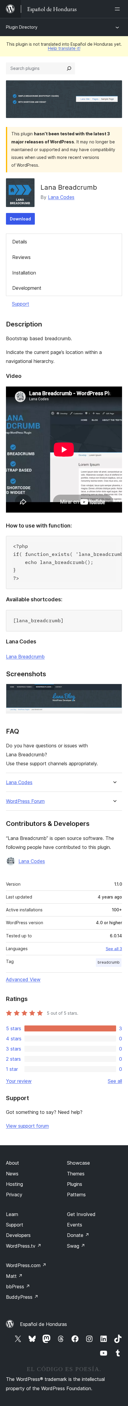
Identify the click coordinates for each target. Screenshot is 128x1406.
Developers (18, 1235)
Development (26, 288)
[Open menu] (118, 9)
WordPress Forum (25, 801)
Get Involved (81, 1214)
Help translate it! (64, 48)
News (12, 1174)
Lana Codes (61, 197)
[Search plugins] (69, 68)
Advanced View (23, 979)
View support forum (27, 1126)
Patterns (76, 1195)
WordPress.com (26, 1265)
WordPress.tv (23, 1246)
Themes (76, 1174)
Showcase (78, 1163)
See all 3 (114, 948)
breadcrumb (109, 962)
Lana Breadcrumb (25, 657)
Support (20, 304)
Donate (78, 1235)
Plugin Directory (22, 27)
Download (20, 218)
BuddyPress (22, 1297)
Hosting (14, 1184)
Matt (14, 1276)
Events (74, 1225)
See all (115, 1081)
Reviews (21, 257)
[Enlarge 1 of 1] (114, 692)
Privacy (14, 1195)
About (12, 1163)
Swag (76, 1246)
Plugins (74, 1184)
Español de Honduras (43, 1324)
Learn (12, 1214)
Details (19, 242)
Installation (24, 273)
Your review (19, 1081)
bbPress (18, 1287)
